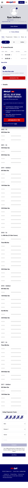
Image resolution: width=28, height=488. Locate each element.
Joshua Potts (22, 471)
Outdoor (22, 42)
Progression (9, 37)
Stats (3, 37)
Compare (14, 445)
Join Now (14, 455)
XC (14, 42)
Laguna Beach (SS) (6, 21)
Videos (16, 37)
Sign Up (21, 2)
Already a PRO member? (10, 123)
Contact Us (6, 474)
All (5, 42)
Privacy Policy (13, 474)
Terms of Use (21, 474)
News (23, 37)
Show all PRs (4, 62)
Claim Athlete (14, 26)
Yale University (10, 20)
